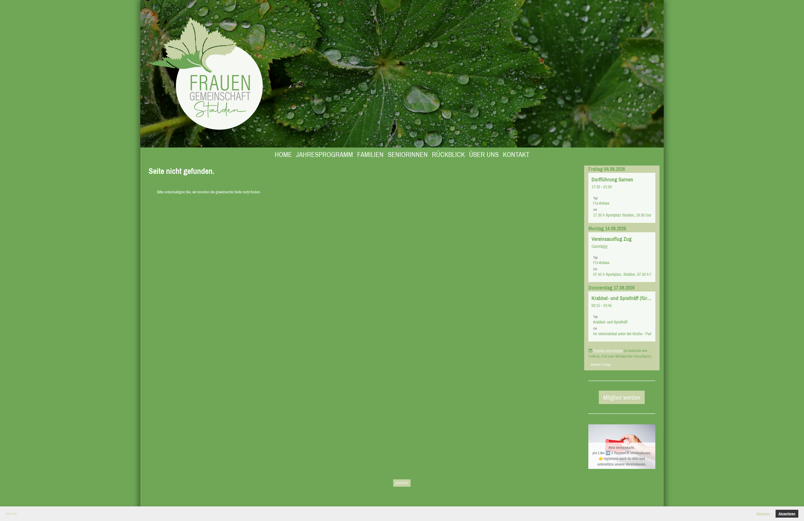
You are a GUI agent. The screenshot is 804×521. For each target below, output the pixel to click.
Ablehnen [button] (763, 513)
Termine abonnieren (608, 350)
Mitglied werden (621, 397)
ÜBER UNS (484, 154)
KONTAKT (516, 154)
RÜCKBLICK (448, 154)
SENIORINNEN (408, 154)
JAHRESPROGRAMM (324, 154)
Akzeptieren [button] (786, 513)
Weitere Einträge (601, 364)
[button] (621, 198)
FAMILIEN (370, 154)
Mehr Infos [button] (11, 514)
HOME (283, 154)
